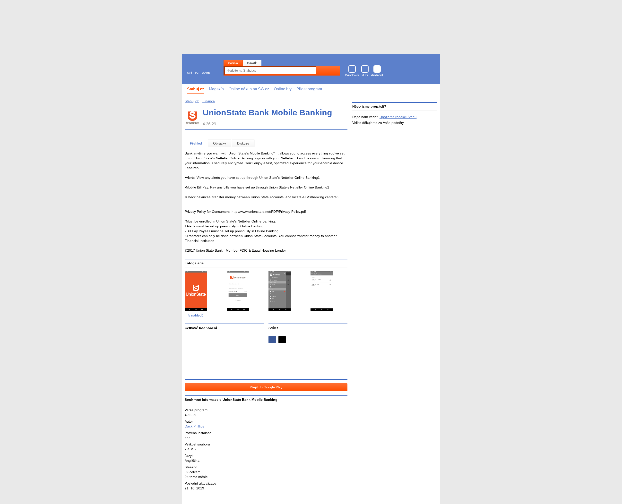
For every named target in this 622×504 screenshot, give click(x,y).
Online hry (283, 89)
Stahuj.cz (233, 62)
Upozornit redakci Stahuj (398, 117)
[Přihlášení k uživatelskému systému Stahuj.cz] (432, 89)
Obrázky (219, 143)
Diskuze (243, 143)
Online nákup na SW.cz (249, 89)
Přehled (196, 143)
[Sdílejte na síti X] (282, 339)
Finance (208, 101)
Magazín (252, 62)
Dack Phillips (194, 426)
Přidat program (309, 89)
